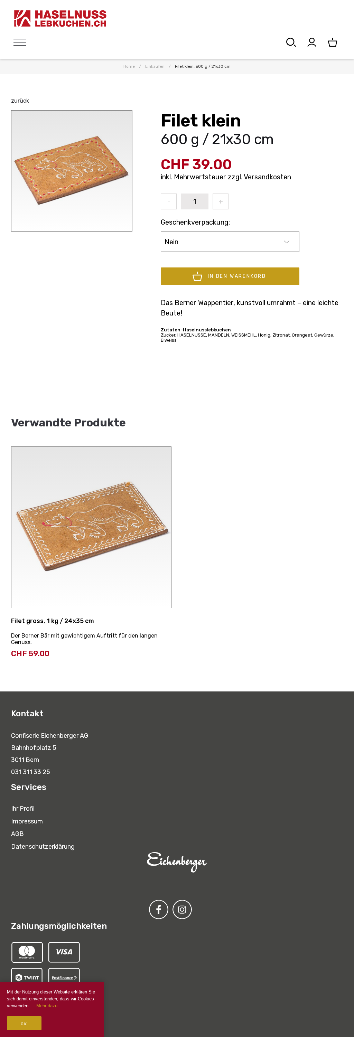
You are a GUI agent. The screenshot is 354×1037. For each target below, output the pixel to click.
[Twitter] (182, 909)
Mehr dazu (46, 1005)
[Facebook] (158, 909)
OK (24, 1023)
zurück (20, 100)
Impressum (27, 821)
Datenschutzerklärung (43, 846)
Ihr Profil (23, 808)
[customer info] (311, 42)
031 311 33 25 (30, 772)
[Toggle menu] (19, 42)
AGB (17, 834)
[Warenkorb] (332, 42)
